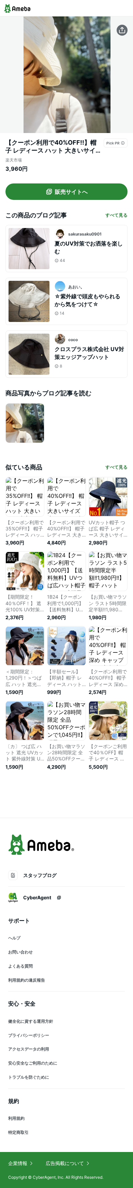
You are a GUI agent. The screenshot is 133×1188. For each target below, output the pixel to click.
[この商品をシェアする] (122, 30)
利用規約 (16, 1118)
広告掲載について (65, 1163)
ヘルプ (14, 937)
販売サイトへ (71, 191)
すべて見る (116, 215)
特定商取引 (18, 1132)
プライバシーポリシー (28, 1035)
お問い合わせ (20, 952)
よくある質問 (20, 966)
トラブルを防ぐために (28, 1077)
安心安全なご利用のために (32, 1063)
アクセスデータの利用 (28, 1049)
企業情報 (17, 1163)
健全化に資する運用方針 (30, 1021)
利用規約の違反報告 (26, 980)
